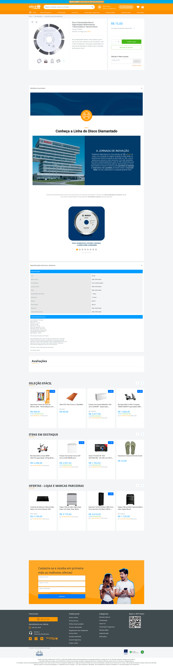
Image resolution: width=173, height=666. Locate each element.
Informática (140, 12)
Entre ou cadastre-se (109, 8)
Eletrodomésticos (45, 12)
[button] (86, 88)
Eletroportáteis (110, 12)
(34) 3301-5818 (36, 627)
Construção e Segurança (91, 12)
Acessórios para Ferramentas (53, 16)
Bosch (129, 154)
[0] (142, 7)
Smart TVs (75, 12)
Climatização (61, 12)
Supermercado (126, 12)
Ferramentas (38, 16)
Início (30, 16)
